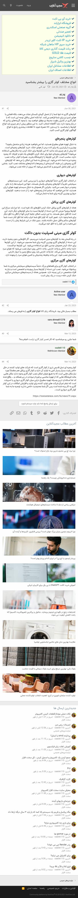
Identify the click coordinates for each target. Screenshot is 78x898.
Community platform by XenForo (52, 894)
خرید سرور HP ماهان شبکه (55, 44)
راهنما (42, 888)
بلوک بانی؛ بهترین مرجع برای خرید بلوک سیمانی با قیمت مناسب (48, 668)
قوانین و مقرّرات (68, 888)
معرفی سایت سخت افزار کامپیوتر (55, 790)
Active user (59, 291)
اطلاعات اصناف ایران (59, 70)
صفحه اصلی (32, 888)
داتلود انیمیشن (62, 36)
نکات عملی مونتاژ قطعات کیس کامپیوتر (52, 714)
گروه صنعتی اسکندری (59, 27)
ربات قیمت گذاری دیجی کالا (55, 49)
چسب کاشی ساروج (60, 57)
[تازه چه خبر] (10, 5)
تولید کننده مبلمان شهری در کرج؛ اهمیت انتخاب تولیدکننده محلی (47, 695)
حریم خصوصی (53, 888)
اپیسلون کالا (51, 127)
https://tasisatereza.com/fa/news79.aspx (54, 396)
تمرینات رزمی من (62, 724)
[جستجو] (4, 5)
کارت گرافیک (64, 779)
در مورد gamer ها (62, 834)
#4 (3, 361)
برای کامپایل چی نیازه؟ (60, 855)
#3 (3, 333)
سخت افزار (66, 720)
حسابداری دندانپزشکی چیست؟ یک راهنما (58, 478)
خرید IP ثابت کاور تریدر (58, 40)
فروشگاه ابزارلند (62, 23)
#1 (3, 108)
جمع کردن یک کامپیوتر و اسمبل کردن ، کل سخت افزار (46, 757)
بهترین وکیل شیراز (60, 61)
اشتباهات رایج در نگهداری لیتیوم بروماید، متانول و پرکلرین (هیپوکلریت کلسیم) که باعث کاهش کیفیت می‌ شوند (41, 614)
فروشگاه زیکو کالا (49, 311)
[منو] (73, 5)
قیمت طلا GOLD (61, 53)
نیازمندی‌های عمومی (62, 731)
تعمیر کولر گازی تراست (38, 339)
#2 (3, 305)
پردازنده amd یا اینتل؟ (60, 736)
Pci (68, 768)
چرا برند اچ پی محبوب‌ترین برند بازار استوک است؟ (54, 451)
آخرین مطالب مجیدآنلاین (61, 423)
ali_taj (71, 87)
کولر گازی (42, 87)
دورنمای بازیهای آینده (61, 801)
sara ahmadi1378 (56, 320)
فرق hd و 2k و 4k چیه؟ (60, 866)
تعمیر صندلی (63, 32)
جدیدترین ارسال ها (65, 708)
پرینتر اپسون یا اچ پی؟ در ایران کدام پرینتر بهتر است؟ (53, 558)
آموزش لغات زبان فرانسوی (58, 746)
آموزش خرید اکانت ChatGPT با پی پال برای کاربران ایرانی (51, 585)
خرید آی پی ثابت (61, 19)
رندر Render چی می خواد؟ (58, 845)
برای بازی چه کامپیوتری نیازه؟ (57, 823)
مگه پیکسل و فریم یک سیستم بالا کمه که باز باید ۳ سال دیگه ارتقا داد (39, 812)
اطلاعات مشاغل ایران (59, 66)
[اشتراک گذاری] (7, 109)
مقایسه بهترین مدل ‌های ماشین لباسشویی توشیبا (54, 642)
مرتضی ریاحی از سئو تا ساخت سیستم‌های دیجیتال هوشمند (50, 504)
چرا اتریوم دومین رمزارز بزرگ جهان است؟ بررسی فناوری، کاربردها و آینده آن (44, 531)
